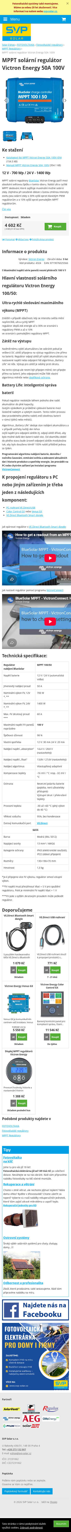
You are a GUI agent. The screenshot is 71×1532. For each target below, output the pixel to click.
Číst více (6, 209)
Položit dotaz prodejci (43, 239)
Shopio (53, 1502)
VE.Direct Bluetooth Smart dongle (24, 515)
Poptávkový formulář (16, 1491)
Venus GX (37, 511)
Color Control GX (15, 511)
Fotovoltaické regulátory (15, 1130)
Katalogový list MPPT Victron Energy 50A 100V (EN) (34, 157)
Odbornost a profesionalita (23, 1283)
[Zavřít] (67, 3)
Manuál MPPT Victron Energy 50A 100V (27, 165)
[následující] (65, 100)
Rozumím (61, 1523)
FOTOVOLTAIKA (10, 1126)
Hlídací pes (23, 239)
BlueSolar (34, 180)
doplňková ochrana (39, 377)
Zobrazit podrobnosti (31, 1527)
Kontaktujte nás (41, 1491)
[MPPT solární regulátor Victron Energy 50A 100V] (35, 100)
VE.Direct (42, 823)
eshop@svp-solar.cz (20, 1453)
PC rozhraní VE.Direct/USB (20, 507)
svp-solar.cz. (51, 11)
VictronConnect (11, 469)
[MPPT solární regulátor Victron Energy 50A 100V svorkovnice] (27, 136)
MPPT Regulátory (11, 1135)
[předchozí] (5, 100)
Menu (15, 19)
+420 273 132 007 (16, 1449)
